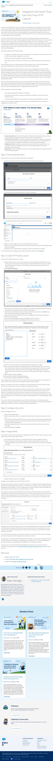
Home (2, 5)
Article (6, 5)
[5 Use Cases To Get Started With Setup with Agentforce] (14, 623)
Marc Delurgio (14, 580)
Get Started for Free (16, 715)
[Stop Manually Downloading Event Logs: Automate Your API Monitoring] (39, 623)
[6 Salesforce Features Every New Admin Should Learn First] (14, 667)
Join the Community (16, 728)
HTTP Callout (16, 557)
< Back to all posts (47, 5)
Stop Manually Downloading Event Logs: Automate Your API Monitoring (39, 635)
